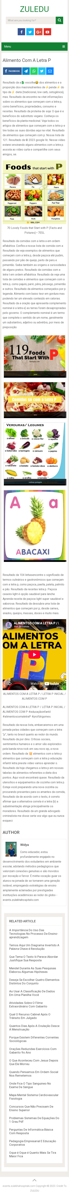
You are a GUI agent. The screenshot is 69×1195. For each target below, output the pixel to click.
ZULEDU (34, 9)
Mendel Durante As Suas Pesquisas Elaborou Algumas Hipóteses (32, 970)
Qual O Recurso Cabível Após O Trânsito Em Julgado (29, 1016)
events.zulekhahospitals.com (19, 1186)
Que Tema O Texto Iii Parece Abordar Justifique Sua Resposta (33, 958)
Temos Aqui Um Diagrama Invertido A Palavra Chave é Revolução (34, 947)
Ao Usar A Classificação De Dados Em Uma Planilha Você (32, 993)
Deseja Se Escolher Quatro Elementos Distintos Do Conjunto (34, 981)
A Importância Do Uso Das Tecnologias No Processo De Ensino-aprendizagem (33, 933)
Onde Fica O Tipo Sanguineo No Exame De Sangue (30, 1085)
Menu (7, 46)
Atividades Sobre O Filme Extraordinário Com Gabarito (28, 1004)
